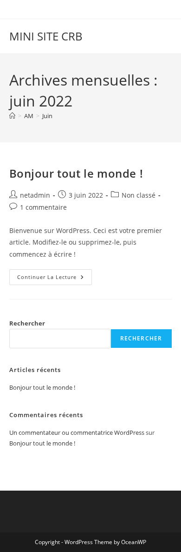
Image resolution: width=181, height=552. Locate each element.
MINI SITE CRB (46, 36)
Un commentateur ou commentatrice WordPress (76, 432)
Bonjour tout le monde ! (76, 173)
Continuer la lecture (54, 279)
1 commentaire (43, 207)
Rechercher (27, 323)
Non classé (138, 195)
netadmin (35, 195)
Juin (47, 116)
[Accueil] (12, 116)
